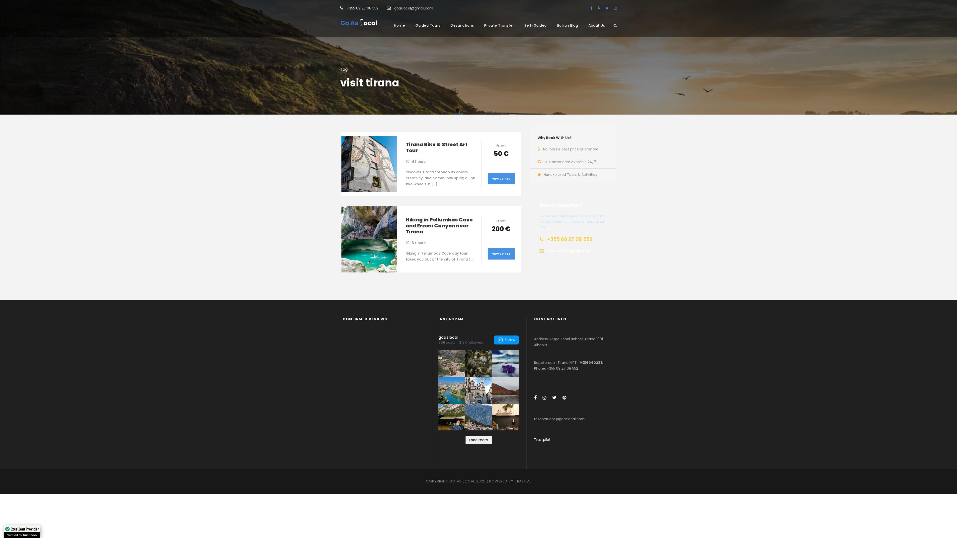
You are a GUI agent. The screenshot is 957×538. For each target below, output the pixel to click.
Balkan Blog (567, 25)
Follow (510, 339)
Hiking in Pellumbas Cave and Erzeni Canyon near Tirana (439, 225)
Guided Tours (427, 25)
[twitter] (607, 8)
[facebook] (591, 8)
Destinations (462, 25)
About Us (596, 25)
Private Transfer (499, 25)
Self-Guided (535, 25)
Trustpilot (542, 439)
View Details (501, 179)
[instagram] (615, 8)
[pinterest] (599, 8)
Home (399, 25)
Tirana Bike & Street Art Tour (437, 147)
